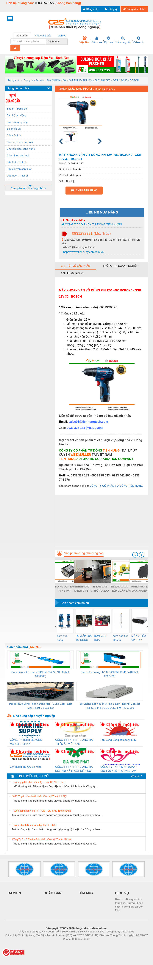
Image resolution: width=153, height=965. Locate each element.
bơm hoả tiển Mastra (120, 637)
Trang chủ (14, 80)
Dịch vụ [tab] (61, 35)
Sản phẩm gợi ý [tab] (71, 273)
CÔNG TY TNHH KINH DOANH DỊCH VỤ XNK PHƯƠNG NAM (118, 768)
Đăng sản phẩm (136, 9)
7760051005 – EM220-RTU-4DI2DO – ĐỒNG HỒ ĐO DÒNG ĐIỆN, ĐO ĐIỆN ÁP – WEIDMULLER (106, 589)
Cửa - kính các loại (18, 155)
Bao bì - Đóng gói (17, 108)
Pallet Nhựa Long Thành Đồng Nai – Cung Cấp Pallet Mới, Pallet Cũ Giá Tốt (40, 705)
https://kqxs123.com (95, 944)
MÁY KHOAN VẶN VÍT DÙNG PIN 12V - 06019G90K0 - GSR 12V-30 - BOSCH (93, 80)
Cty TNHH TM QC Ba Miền (26, 766)
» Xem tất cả (136, 776)
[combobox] (66, 41)
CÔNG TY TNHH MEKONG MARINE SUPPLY (26, 741)
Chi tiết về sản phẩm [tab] (75, 265)
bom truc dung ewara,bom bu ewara (63, 638)
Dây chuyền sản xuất (19, 168)
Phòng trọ (52, 944)
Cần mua (96, 42)
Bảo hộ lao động (16, 115)
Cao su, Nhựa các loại (20, 142)
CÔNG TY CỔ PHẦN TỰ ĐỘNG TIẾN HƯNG (93, 224)
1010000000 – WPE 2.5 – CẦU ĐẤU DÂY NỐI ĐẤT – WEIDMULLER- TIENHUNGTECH (125, 589)
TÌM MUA (86, 893)
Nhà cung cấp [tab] (43, 35)
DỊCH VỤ (122, 893)
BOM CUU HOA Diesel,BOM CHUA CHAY (101, 638)
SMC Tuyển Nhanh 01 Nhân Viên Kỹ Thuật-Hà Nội (39, 796)
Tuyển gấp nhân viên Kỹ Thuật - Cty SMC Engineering (41, 810)
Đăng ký (112, 9)
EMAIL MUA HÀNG (85, 190)
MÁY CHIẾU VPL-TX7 (138, 637)
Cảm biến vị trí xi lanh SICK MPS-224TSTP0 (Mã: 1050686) (40, 674)
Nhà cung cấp (123, 42)
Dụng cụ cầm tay (34, 80)
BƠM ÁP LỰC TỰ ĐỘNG (84, 637)
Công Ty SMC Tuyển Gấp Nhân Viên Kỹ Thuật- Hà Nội (41, 839)
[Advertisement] (101, 521)
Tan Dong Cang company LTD (118, 739)
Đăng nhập (92, 9)
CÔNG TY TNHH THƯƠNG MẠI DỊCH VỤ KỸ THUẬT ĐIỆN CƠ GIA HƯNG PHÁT (74, 769)
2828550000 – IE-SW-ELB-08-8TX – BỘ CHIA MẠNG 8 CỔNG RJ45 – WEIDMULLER (87, 589)
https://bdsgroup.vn (71, 944)
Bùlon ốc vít (14, 128)
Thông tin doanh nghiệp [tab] (120, 265)
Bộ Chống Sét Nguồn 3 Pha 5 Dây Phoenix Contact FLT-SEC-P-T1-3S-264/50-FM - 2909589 (109, 705)
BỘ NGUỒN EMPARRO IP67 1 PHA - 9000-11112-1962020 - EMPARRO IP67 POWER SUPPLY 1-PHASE (69, 589)
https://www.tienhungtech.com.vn (83, 251)
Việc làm (84, 42)
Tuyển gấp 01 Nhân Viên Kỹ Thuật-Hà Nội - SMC (38, 782)
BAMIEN (14, 893)
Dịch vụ (108, 42)
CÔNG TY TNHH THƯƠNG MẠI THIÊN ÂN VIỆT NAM (74, 741)
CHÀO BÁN (52, 893)
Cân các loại (14, 135)
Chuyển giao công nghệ (21, 148)
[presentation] (135, 555)
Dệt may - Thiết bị (17, 175)
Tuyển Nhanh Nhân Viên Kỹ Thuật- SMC (34, 825)
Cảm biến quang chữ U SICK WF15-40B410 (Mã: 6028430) (110, 674)
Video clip (138, 42)
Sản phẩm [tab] (22, 35)
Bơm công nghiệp (17, 122)
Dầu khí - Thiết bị (17, 162)
